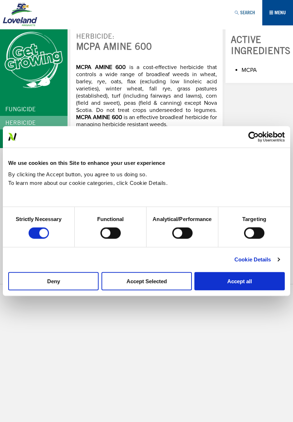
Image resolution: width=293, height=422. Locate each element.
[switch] (110, 233)
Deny (53, 281)
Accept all (239, 281)
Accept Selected (146, 281)
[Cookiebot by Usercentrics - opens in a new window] (253, 137)
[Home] (20, 16)
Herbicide (94, 37)
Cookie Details (252, 259)
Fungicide (20, 110)
